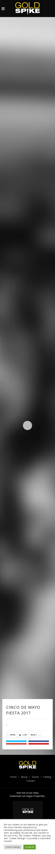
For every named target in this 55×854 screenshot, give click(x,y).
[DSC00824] (9, 452)
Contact (30, 780)
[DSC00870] (9, 167)
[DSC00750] (27, 682)
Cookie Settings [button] (13, 847)
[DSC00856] (27, 256)
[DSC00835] (27, 390)
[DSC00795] (27, 470)
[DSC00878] (27, 148)
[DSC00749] (27, 648)
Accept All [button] (29, 847)
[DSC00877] (27, 93)
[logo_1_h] (27, 764)
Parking (47, 777)
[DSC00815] (27, 510)
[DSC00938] (27, 38)
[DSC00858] (9, 274)
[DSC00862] (9, 171)
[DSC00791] (27, 600)
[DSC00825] (9, 371)
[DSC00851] (27, 293)
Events (35, 777)
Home (13, 777)
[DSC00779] (27, 551)
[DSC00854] (27, 339)
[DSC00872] (36, 167)
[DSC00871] (22, 167)
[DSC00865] (27, 206)
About (24, 777)
